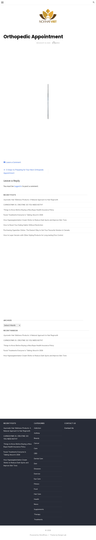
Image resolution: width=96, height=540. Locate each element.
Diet (35, 464)
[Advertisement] (48, 63)
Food (36, 489)
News (36, 504)
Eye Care (37, 479)
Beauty (36, 438)
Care (35, 448)
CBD (35, 453)
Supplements (39, 509)
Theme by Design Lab (58, 535)
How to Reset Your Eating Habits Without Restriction (23, 225)
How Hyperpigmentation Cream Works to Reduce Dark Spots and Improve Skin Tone (35, 220)
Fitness (36, 484)
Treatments (38, 519)
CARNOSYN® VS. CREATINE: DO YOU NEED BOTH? (23, 205)
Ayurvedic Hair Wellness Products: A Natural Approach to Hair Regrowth (31, 200)
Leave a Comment (13, 162)
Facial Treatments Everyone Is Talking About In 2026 (23, 215)
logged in (18, 186)
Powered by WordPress (38, 535)
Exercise (37, 474)
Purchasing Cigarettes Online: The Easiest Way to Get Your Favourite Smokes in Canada (37, 230)
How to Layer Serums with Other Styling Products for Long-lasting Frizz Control (33, 235)
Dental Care (38, 458)
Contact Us (69, 428)
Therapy (37, 514)
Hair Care (37, 494)
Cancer (36, 443)
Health (36, 499)
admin (57, 43)
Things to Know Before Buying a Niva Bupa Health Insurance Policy (29, 210)
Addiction (37, 428)
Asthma (37, 433)
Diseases (37, 469)
